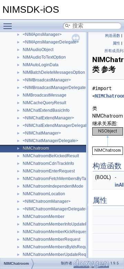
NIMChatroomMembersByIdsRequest (58, 247)
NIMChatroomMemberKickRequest (55, 231)
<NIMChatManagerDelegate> (50, 140)
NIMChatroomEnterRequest (49, 171)
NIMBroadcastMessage (44, 95)
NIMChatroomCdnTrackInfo (48, 163)
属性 (116, 43)
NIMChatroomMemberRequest (51, 239)
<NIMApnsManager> (42, 34)
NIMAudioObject (38, 49)
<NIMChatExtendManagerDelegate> (57, 125)
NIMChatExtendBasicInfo (46, 110)
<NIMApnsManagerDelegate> (51, 42)
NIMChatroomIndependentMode (53, 186)
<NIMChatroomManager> (47, 201)
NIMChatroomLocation (44, 193)
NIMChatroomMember (43, 216)
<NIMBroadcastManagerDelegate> (55, 87)
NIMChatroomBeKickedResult (51, 155)
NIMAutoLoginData (41, 64)
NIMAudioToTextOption (44, 57)
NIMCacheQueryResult (44, 102)
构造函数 (112, 35)
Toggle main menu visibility (9, 26)
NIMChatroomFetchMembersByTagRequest (63, 178)
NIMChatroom (36, 148)
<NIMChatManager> (42, 133)
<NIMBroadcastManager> (47, 80)
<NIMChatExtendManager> (48, 118)
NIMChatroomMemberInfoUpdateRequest (62, 224)
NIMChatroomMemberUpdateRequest (58, 254)
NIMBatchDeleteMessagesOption (54, 72)
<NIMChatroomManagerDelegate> (55, 209)
